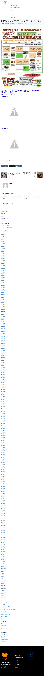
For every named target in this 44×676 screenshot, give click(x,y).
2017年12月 (3, 406)
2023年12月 (3, 287)
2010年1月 (3, 563)
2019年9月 (3, 374)
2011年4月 (3, 539)
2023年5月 (3, 299)
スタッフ (12, 10)
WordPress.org (4, 628)
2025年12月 (3, 246)
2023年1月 (3, 306)
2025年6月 (3, 256)
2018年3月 (3, 401)
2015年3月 (3, 460)
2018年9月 (3, 392)
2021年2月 (3, 345)
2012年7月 (3, 513)
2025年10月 (3, 249)
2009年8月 (3, 571)
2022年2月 (3, 324)
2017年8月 (3, 413)
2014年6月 (3, 474)
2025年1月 (3, 265)
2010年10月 (3, 549)
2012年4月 (3, 518)
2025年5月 (3, 258)
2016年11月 (3, 428)
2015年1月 (3, 464)
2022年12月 (3, 307)
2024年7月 (3, 275)
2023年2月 (3, 304)
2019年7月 (3, 377)
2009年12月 (3, 564)
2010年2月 (3, 561)
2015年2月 (3, 462)
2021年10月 (3, 331)
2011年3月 (3, 540)
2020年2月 (3, 365)
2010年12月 (3, 546)
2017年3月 (3, 421)
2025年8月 (3, 253)
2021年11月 (3, 329)
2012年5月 (3, 517)
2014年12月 (3, 466)
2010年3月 (3, 559)
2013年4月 (3, 498)
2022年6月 (3, 318)
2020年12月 (3, 348)
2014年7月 (3, 472)
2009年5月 (3, 576)
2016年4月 (3, 440)
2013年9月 (3, 489)
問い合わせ (3, 216)
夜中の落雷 (3, 214)
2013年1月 (3, 503)
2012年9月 (3, 510)
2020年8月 (3, 355)
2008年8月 (3, 592)
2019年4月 (3, 382)
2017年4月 (3, 420)
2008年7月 (3, 593)
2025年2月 (3, 263)
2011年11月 (3, 527)
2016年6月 (3, 437)
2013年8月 (3, 491)
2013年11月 (3, 486)
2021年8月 (3, 335)
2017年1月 (3, 425)
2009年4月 (3, 578)
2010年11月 (3, 547)
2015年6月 (3, 455)
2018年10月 (3, 391)
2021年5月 (3, 340)
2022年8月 (3, 314)
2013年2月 (3, 501)
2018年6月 (3, 398)
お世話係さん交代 (4, 218)
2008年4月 (3, 598)
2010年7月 (3, 552)
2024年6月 (3, 277)
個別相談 (2, 612)
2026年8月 (3, 232)
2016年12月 (3, 426)
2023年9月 (3, 292)
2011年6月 (3, 535)
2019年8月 (3, 375)
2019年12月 (3, 369)
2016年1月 (3, 445)
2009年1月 (3, 583)
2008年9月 (3, 590)
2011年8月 (3, 532)
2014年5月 (3, 476)
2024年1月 (3, 285)
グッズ (12, 12)
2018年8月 (3, 394)
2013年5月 (3, 496)
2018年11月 (3, 389)
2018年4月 (3, 399)
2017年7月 (3, 415)
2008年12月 (3, 585)
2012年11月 (3, 506)
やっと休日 (3, 213)
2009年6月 (3, 575)
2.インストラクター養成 (5, 606)
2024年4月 (3, 280)
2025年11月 (3, 248)
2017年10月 (3, 409)
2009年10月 (3, 568)
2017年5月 (3, 418)
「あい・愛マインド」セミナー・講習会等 (8, 609)
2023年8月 (3, 294)
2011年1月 (3, 544)
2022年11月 (3, 309)
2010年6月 (3, 554)
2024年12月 (3, 266)
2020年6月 (3, 358)
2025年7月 (3, 255)
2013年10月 (3, 488)
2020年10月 (3, 352)
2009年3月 (3, 580)
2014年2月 (3, 481)
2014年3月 (3, 479)
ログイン (2, 623)
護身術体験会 (3, 220)
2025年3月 (3, 261)
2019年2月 (3, 386)
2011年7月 (3, 534)
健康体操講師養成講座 (15, 7)
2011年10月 (3, 529)
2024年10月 (3, 270)
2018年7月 (3, 396)
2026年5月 (3, 238)
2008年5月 (3, 597)
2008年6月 (3, 595)
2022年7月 (3, 316)
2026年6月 (3, 236)
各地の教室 (13, 5)
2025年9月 (3, 251)
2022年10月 (3, 311)
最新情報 (19, 27)
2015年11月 (3, 449)
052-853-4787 (3, 667)
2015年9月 (3, 452)
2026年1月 (3, 244)
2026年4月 (3, 239)
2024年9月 (3, 272)
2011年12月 (3, 525)
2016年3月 (3, 442)
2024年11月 (3, 268)
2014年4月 (3, 477)
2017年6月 (3, 416)
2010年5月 (3, 556)
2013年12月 (3, 484)
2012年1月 (3, 523)
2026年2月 (3, 243)
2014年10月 (3, 469)
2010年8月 (3, 551)
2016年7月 (3, 435)
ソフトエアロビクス (4, 611)
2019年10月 (3, 372)
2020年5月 (3, 360)
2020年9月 (3, 353)
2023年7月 (3, 295)
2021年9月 (3, 333)
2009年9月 (3, 569)
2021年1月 (3, 346)
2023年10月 (3, 290)
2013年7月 (3, 493)
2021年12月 (3, 328)
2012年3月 (3, 520)
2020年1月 (3, 367)
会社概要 (12, 14)
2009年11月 (3, 566)
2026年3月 (3, 241)
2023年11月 (3, 289)
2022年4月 (3, 321)
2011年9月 (3, 530)
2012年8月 (3, 512)
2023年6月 (3, 297)
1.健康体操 (3, 604)
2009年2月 (3, 581)
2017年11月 (3, 408)
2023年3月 (3, 302)
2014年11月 (3, 467)
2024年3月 (3, 282)
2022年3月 (3, 323)
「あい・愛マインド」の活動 (6, 607)
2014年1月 (3, 483)
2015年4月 (3, 459)
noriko (14, 27)
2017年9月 (3, 411)
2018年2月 (3, 403)
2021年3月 (3, 343)
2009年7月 (3, 573)
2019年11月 (3, 370)
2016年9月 (3, 432)
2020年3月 (3, 363)
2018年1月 (3, 404)
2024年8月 (3, 273)
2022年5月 (3, 319)
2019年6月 (3, 379)
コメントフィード (4, 627)
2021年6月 (3, 338)
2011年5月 (3, 537)
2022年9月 (3, 312)
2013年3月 (3, 500)
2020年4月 (3, 362)
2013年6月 (3, 495)
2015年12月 (3, 447)
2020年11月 (3, 350)
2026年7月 (3, 234)
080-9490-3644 (4, 668)
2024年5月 (3, 278)
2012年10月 (3, 508)
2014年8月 (3, 471)
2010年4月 (3, 558)
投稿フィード (3, 625)
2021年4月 (3, 341)
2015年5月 (3, 457)
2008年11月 (3, 586)
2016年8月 (3, 433)
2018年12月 (3, 387)
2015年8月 (3, 454)
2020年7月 (3, 357)
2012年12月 (3, 505)
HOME (12, 3)
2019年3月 (3, 384)
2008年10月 (3, 588)
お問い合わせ (13, 17)
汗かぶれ (2, 225)
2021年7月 (3, 336)
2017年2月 (3, 423)
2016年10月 (3, 430)
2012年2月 (3, 522)
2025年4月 (3, 260)
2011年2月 (3, 542)
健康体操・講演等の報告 (5, 614)
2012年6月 (3, 515)
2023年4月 (3, 301)
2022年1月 (3, 326)
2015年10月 (3, 450)
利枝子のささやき (4, 616)
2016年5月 (3, 438)
